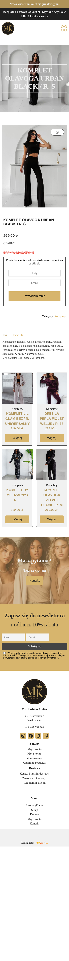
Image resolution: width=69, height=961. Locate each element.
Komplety (60, 316)
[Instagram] (23, 736)
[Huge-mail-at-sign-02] (46, 736)
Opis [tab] (4, 335)
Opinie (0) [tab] (17, 335)
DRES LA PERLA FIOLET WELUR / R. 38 (52, 419)
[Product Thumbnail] (57, 132)
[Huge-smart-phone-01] (38, 736)
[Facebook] (31, 736)
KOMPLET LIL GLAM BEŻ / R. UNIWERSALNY (17, 419)
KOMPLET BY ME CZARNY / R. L (17, 495)
